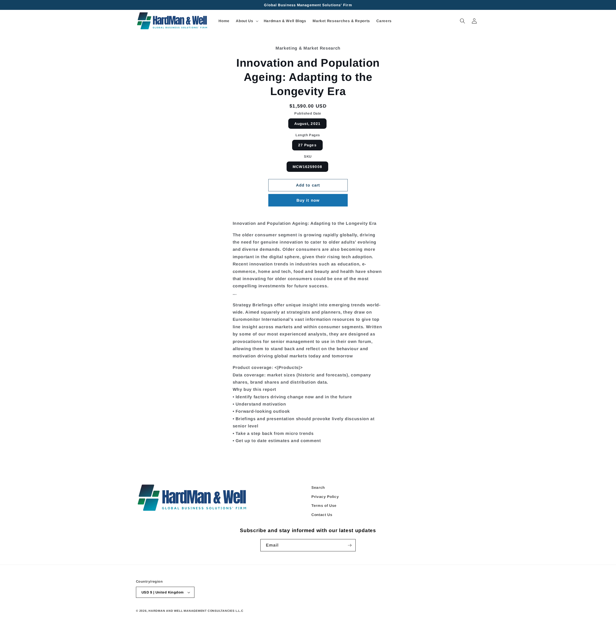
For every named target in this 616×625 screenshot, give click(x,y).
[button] (246, 20)
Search (318, 487)
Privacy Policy (325, 497)
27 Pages (307, 145)
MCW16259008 (307, 167)
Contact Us (322, 515)
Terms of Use (324, 505)
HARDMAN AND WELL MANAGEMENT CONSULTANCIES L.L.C (195, 610)
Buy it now (308, 200)
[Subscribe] (349, 545)
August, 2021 (307, 124)
